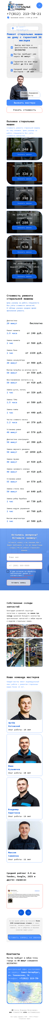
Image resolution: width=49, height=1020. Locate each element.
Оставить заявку (18, 583)
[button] (24, 103)
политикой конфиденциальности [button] (21, 576)
